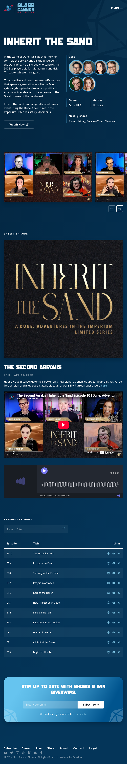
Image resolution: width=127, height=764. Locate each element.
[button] (122, 8)
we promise (81, 714)
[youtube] (5, 752)
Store (51, 748)
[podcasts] (35, 752)
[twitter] (11, 752)
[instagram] (17, 752)
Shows (26, 748)
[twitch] (29, 752)
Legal (93, 748)
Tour (39, 748)
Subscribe (89, 704)
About (64, 748)
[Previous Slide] (111, 208)
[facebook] (41, 752)
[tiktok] (23, 752)
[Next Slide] (119, 208)
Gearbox (77, 757)
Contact (78, 748)
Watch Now (17, 124)
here (104, 385)
